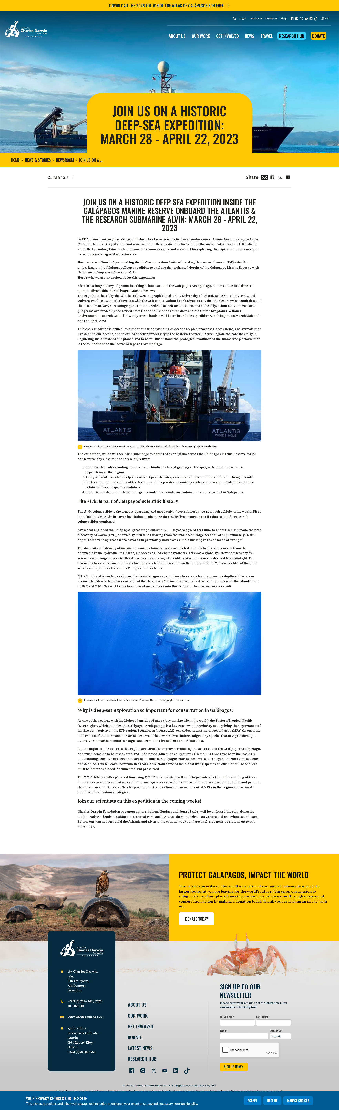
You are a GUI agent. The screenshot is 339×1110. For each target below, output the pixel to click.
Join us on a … (90, 160)
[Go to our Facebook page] (130, 1069)
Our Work (138, 1016)
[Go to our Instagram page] (141, 1069)
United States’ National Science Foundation (154, 311)
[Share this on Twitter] (280, 177)
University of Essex (92, 300)
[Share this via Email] (264, 177)
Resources (271, 18)
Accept (252, 1100)
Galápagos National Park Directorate (176, 300)
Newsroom (65, 160)
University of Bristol (197, 295)
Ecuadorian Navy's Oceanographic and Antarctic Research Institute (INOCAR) (142, 305)
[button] (292, 18)
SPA (327, 18)
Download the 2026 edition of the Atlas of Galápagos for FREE (166, 5)
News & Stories (38, 160)
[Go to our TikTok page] (185, 1069)
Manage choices (298, 1100)
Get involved (140, 1026)
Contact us (256, 18)
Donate (318, 36)
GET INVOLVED (227, 36)
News (249, 36)
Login (242, 18)
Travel (267, 36)
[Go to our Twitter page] (152, 1069)
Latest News (140, 1048)
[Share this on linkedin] (288, 177)
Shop (284, 18)
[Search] (234, 18)
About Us (137, 1005)
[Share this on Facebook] (272, 177)
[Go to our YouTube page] (163, 1069)
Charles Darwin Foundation (233, 300)
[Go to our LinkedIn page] (174, 1069)
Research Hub (291, 36)
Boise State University (231, 295)
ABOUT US (177, 36)
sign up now (232, 1067)
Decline (272, 1100)
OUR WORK (201, 36)
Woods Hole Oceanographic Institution (150, 295)
